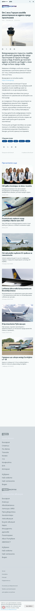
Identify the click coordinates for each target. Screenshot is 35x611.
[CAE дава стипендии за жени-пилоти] (17, 180)
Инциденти (7, 528)
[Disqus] (17, 397)
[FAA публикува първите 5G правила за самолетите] (17, 250)
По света (6, 449)
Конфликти (6, 462)
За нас (3, 571)
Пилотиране (7, 535)
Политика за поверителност (10, 585)
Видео (4, 484)
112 (3, 459)
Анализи (5, 502)
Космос (5, 456)
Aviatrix (3, 20)
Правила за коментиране (9, 589)
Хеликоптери (7, 515)
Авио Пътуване (8, 539)
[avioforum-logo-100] (9, 6)
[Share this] (3, 49)
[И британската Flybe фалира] (17, 320)
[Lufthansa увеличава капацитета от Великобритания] (17, 286)
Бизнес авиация (8, 522)
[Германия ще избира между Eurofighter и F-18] (17, 353)
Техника (5, 452)
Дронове (5, 532)
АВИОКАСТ (6, 542)
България (6, 442)
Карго (4, 525)
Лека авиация (7, 518)
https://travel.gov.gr (8, 80)
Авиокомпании (8, 505)
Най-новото (7, 478)
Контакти (5, 574)
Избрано (5, 474)
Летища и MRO (8, 508)
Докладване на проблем (8, 592)
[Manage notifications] (3, 607)
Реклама (4, 577)
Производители (8, 512)
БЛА (3, 466)
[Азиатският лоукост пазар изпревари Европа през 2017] (17, 212)
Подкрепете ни (6, 580)
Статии (5, 446)
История (6, 469)
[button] (30, 1)
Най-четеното (8, 481)
